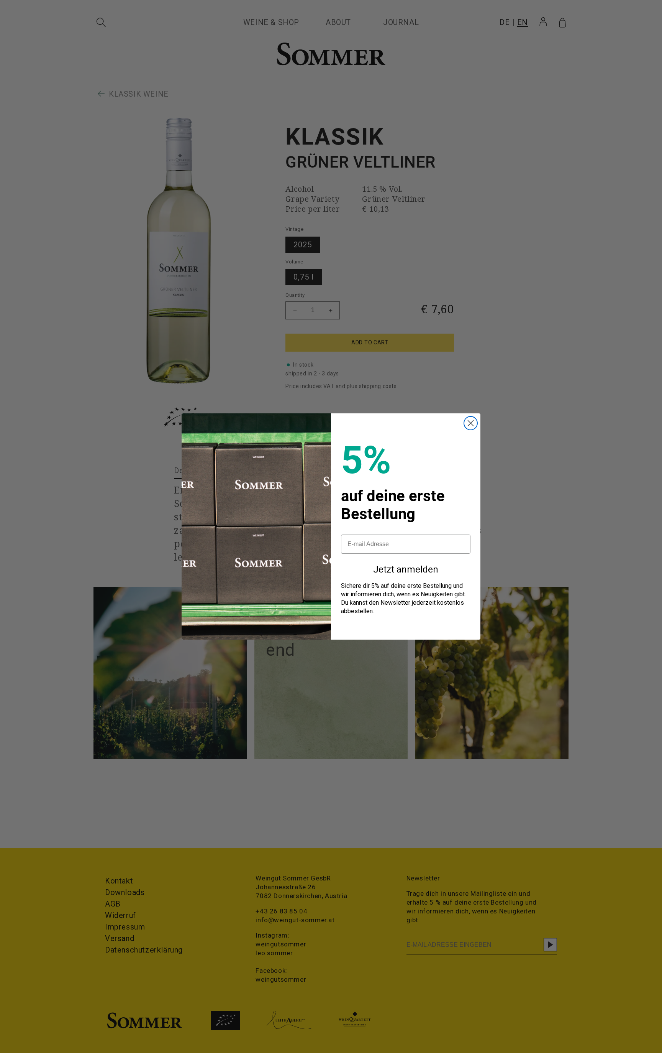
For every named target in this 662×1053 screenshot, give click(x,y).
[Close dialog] (470, 423)
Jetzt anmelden (405, 569)
